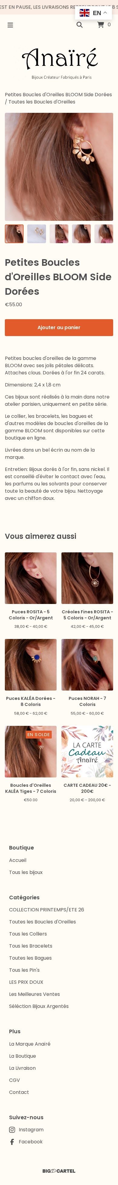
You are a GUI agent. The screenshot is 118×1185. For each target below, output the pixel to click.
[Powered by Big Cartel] (59, 1171)
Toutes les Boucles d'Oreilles (41, 101)
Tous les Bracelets (30, 945)
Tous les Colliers (28, 933)
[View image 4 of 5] (81, 233)
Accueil (17, 860)
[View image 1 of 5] (14, 233)
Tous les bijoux (26, 872)
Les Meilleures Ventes (34, 994)
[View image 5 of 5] (103, 233)
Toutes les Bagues (30, 958)
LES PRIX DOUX (26, 982)
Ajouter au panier (59, 327)
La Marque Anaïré (30, 1043)
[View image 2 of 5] (36, 233)
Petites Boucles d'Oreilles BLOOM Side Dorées (58, 94)
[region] (59, 7)
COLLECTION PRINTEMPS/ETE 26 (46, 909)
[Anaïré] (59, 63)
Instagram (31, 1129)
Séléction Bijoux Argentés (39, 1006)
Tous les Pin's (24, 970)
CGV (14, 1080)
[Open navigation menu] (10, 25)
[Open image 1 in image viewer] (59, 167)
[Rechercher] (79, 25)
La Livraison (22, 1068)
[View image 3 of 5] (59, 233)
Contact (19, 1092)
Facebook (31, 1141)
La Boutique (22, 1056)
